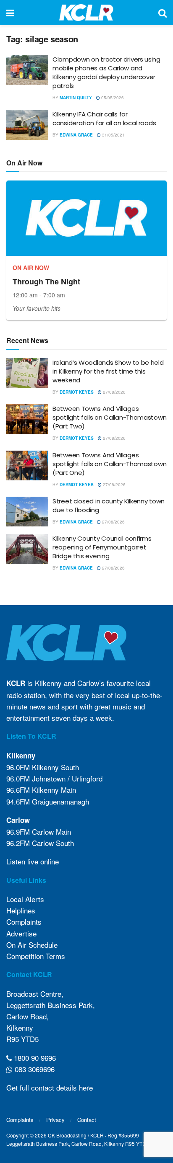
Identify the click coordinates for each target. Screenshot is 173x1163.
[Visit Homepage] (86, 12)
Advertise (21, 933)
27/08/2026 (114, 392)
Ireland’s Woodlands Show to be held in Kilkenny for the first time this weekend (108, 371)
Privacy (55, 1120)
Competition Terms (35, 956)
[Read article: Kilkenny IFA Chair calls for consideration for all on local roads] (27, 125)
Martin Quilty (76, 98)
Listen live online (32, 861)
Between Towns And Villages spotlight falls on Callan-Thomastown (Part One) (109, 464)
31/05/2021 (113, 135)
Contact (86, 1120)
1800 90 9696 (34, 1057)
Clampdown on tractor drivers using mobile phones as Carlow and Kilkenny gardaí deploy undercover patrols (106, 72)
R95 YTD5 (22, 1039)
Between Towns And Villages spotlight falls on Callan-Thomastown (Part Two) (109, 417)
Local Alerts (25, 899)
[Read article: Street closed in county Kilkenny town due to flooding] (27, 512)
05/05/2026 (112, 98)
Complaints (24, 921)
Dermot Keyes (77, 392)
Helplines (20, 910)
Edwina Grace (76, 135)
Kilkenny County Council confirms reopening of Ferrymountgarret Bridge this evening (101, 547)
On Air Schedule (32, 944)
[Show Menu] (10, 12)
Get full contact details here (49, 1087)
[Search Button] (162, 12)
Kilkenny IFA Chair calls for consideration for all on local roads (104, 118)
